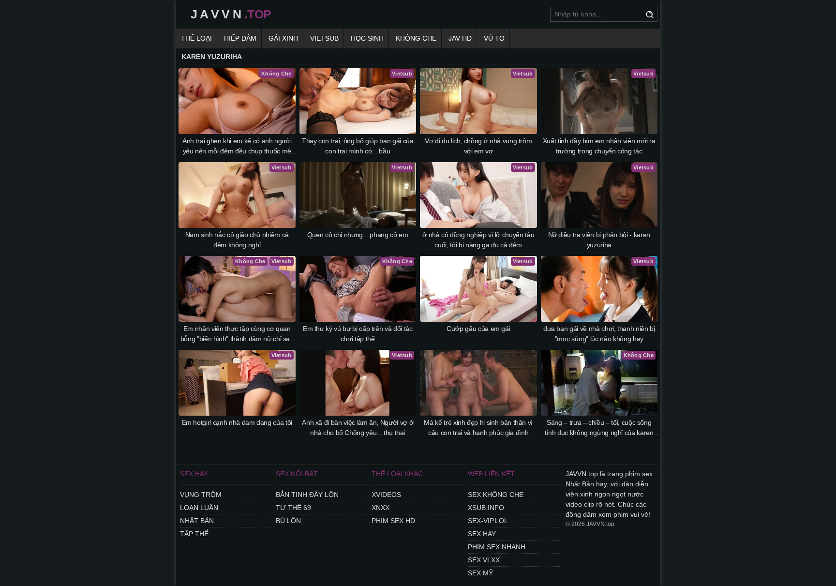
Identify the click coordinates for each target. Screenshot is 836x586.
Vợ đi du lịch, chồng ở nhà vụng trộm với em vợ (478, 146)
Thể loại (196, 38)
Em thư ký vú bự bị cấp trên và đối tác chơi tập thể (358, 334)
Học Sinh (367, 38)
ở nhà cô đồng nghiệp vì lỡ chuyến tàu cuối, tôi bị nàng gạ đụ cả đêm (478, 240)
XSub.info (486, 507)
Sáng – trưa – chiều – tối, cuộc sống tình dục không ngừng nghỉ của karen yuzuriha (599, 428)
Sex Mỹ (480, 573)
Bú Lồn (288, 521)
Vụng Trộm (201, 494)
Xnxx (380, 507)
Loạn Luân (199, 507)
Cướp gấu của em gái (478, 328)
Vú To (494, 38)
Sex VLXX (484, 560)
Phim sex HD (393, 521)
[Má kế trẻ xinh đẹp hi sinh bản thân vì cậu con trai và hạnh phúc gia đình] (478, 383)
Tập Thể (194, 534)
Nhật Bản (197, 521)
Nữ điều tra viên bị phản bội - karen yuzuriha (599, 240)
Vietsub (324, 38)
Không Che (416, 38)
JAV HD (460, 38)
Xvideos (386, 494)
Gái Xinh (283, 38)
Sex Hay (482, 534)
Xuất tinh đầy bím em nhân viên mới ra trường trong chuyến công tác (599, 146)
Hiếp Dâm (240, 38)
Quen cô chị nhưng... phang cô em (357, 235)
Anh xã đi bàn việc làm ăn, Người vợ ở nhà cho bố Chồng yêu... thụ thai (357, 427)
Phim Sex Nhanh (496, 547)
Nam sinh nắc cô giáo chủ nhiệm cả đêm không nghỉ (237, 240)
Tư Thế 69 (293, 507)
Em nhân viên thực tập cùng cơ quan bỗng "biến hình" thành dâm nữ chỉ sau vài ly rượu (237, 334)
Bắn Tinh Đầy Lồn (307, 494)
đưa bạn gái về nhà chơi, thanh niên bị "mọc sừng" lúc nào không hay (599, 334)
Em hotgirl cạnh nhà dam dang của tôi (237, 422)
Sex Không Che (495, 494)
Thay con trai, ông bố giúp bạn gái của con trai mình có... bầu (358, 146)
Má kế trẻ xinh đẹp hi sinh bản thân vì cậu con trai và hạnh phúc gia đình (478, 427)
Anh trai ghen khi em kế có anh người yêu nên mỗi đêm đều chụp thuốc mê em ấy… (236, 146)
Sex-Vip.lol (488, 521)
